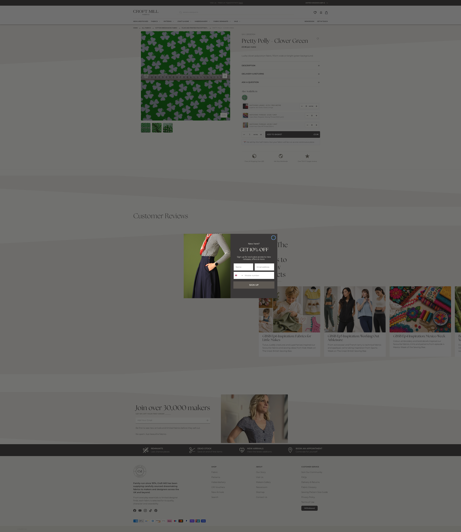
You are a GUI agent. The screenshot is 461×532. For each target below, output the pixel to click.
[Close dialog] (273, 238)
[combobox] (239, 275)
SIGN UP (254, 285)
